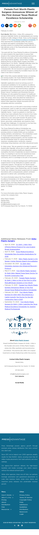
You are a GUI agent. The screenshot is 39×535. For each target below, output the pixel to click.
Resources (5, 509)
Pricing (4, 500)
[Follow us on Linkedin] (22, 525)
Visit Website (19, 376)
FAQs (21, 502)
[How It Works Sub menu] (13, 495)
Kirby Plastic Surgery (22, 340)
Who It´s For (6, 497)
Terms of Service (26, 497)
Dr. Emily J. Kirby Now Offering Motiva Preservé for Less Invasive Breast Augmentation (20, 247)
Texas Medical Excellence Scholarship (23, 39)
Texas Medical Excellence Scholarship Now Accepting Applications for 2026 (20, 254)
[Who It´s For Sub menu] (12, 497)
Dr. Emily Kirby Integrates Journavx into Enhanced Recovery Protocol (21, 266)
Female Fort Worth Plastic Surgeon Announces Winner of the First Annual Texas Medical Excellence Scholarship (21, 288)
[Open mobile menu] (33, 3)
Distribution (6, 504)
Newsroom (23, 512)
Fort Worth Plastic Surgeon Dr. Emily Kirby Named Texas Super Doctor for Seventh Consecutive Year (21, 273)
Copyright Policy (26, 500)
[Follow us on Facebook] (18, 525)
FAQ (3, 507)
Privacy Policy (25, 495)
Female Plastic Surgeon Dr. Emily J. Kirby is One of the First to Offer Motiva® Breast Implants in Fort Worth (20, 280)
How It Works (7, 495)
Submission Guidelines (24, 506)
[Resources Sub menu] (11, 509)
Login (22, 514)
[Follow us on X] (14, 525)
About (4, 502)
